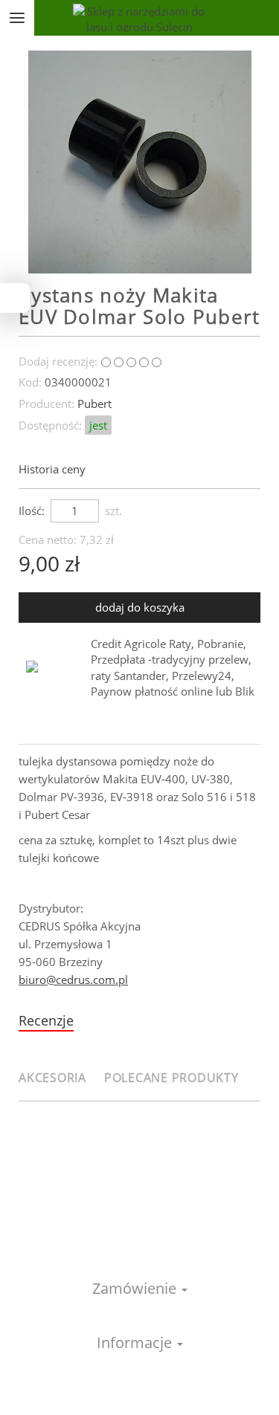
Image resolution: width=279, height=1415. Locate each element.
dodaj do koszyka (140, 607)
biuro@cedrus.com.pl (73, 979)
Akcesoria (52, 1077)
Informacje (136, 1343)
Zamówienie (136, 1288)
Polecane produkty (171, 1077)
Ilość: (32, 510)
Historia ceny (54, 469)
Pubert (94, 403)
